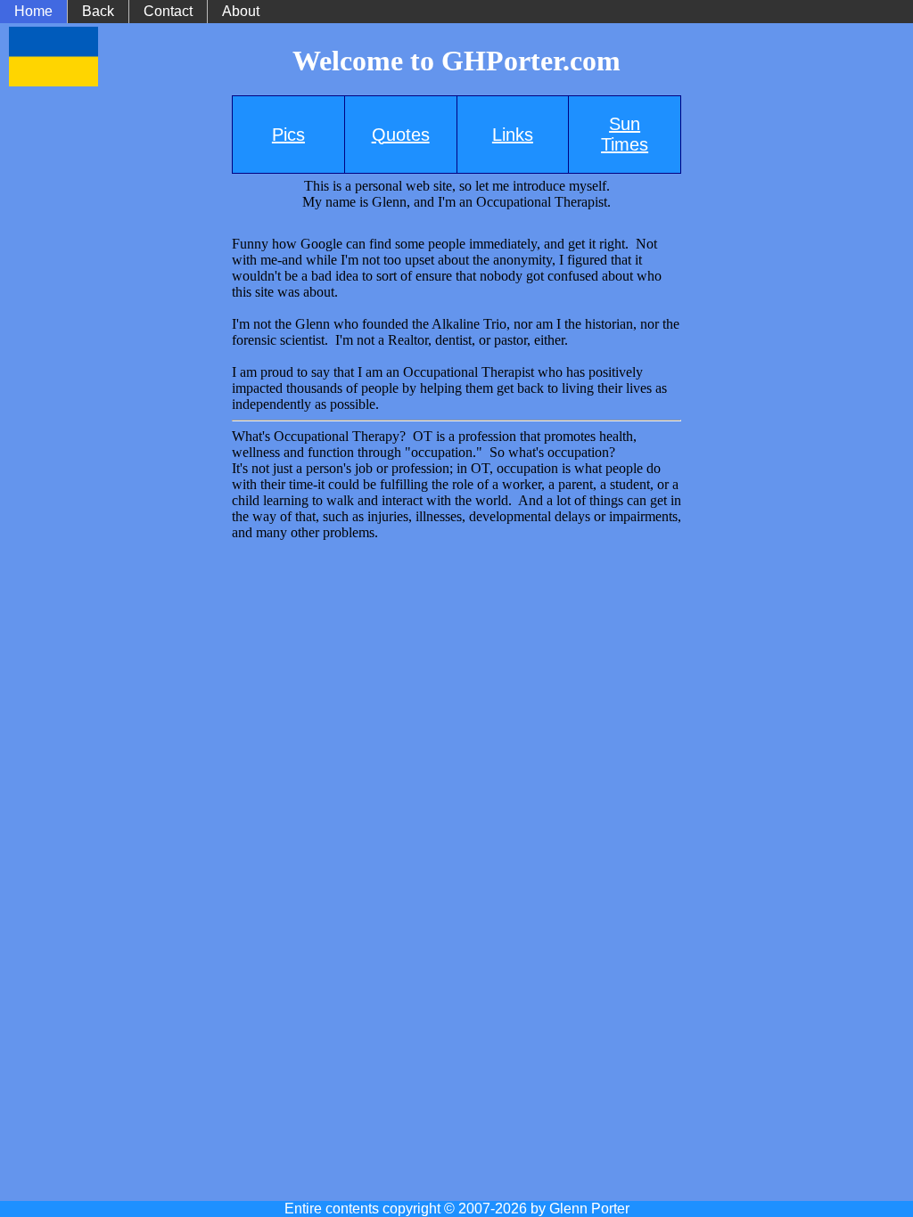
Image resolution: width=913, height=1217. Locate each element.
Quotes (401, 134)
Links (512, 134)
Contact (168, 11)
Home (33, 11)
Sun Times (624, 134)
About (240, 11)
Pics (288, 134)
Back (98, 11)
